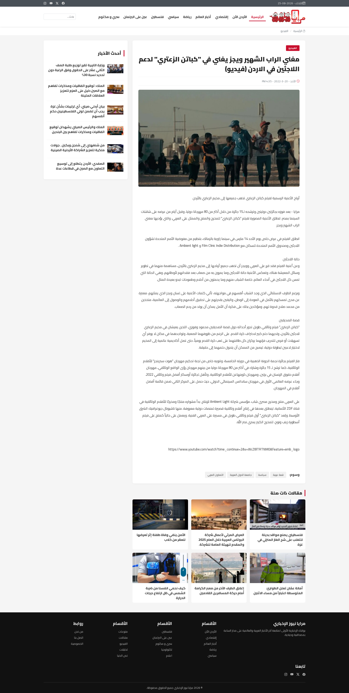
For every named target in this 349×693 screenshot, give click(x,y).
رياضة (187, 17)
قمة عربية (278, 474)
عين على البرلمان (135, 17)
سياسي (173, 17)
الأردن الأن (239, 17)
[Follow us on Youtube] (51, 3)
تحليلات (123, 649)
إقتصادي (221, 17)
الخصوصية (77, 643)
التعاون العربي (215, 474)
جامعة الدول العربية (241, 474)
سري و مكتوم (108, 17)
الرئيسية (257, 17)
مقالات (123, 637)
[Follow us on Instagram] (45, 3)
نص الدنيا (122, 655)
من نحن (78, 631)
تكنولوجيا (166, 649)
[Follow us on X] (57, 3)
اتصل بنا (78, 637)
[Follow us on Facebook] (63, 3)
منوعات (123, 631)
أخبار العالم (203, 17)
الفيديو (284, 31)
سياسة (262, 474)
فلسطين (157, 17)
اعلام (169, 655)
